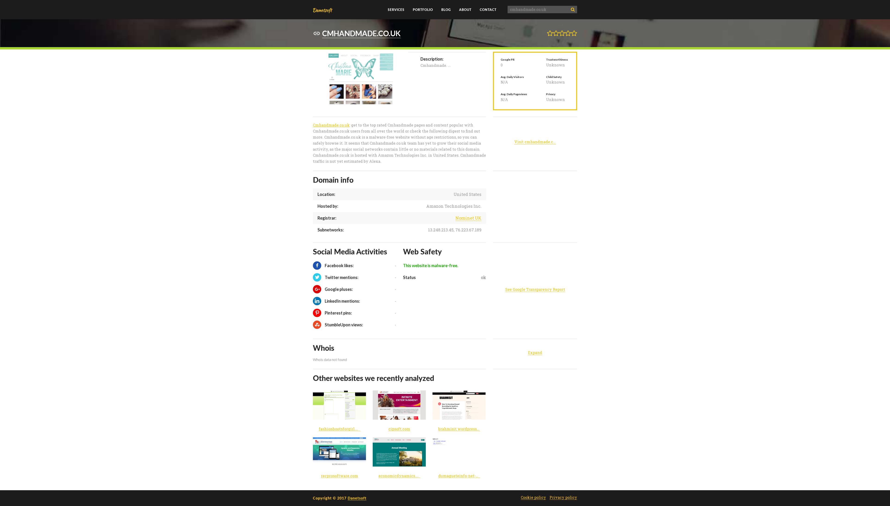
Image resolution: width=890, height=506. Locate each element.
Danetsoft (357, 498)
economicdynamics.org (399, 476)
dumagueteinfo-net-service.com (459, 476)
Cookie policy (533, 497)
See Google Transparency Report (535, 289)
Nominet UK (468, 218)
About (465, 10)
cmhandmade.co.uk (361, 33)
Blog (446, 10)
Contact (488, 10)
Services (396, 10)
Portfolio (423, 10)
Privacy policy (563, 497)
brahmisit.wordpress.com (459, 429)
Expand (535, 352)
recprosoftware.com (339, 476)
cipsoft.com (399, 429)
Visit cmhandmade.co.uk (535, 141)
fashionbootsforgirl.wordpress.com (339, 429)
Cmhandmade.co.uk (331, 125)
